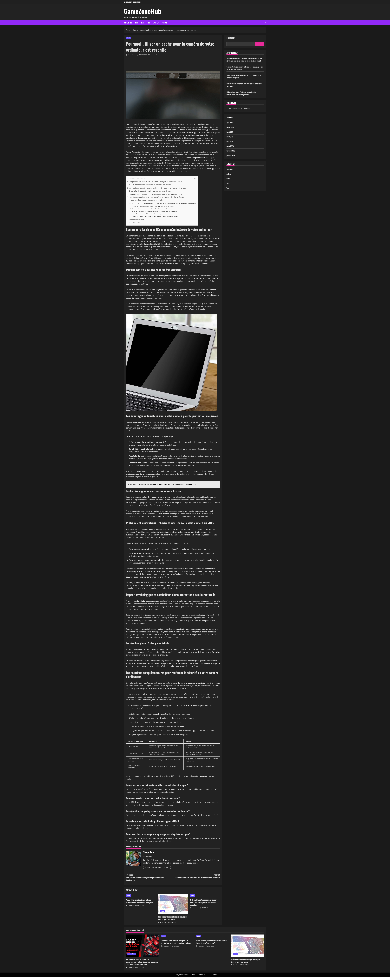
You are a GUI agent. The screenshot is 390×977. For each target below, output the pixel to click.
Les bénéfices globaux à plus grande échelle (147, 200)
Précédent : (145, 877)
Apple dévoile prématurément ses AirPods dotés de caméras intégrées (139, 901)
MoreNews (201, 975)
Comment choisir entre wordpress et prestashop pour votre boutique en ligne (176, 941)
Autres (156, 23)
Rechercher (231, 38)
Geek (136, 23)
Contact (164, 23)
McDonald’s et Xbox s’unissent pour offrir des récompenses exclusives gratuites (203, 902)
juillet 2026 (230, 127)
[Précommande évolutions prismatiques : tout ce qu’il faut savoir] (173, 904)
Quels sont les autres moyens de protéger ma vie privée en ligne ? (155, 216)
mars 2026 (230, 146)
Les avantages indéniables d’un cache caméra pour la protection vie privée (157, 188)
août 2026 (229, 122)
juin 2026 (229, 132)
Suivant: (198, 876)
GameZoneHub (142, 11)
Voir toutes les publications (157, 867)
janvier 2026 (230, 155)
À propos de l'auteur (136, 220)
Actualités (128, 23)
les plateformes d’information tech (155, 585)
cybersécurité (169, 275)
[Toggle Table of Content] (193, 178)
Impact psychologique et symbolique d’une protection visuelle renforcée (156, 197)
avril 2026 (229, 141)
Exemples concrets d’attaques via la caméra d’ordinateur (151, 185)
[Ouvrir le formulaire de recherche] (265, 23)
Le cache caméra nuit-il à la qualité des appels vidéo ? (150, 214)
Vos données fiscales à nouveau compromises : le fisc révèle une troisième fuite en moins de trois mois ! (244, 59)
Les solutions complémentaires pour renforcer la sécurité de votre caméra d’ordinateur (162, 203)
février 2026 (230, 151)
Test (148, 23)
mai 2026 (229, 137)
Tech (142, 23)
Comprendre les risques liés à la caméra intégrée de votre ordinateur (155, 182)
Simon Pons (132, 55)
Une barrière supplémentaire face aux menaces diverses (151, 191)
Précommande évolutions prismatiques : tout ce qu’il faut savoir (173, 918)
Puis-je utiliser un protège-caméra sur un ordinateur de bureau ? (154, 211)
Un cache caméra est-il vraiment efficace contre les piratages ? (153, 206)
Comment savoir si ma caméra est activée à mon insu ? (151, 209)
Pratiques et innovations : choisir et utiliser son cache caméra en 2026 (155, 194)
